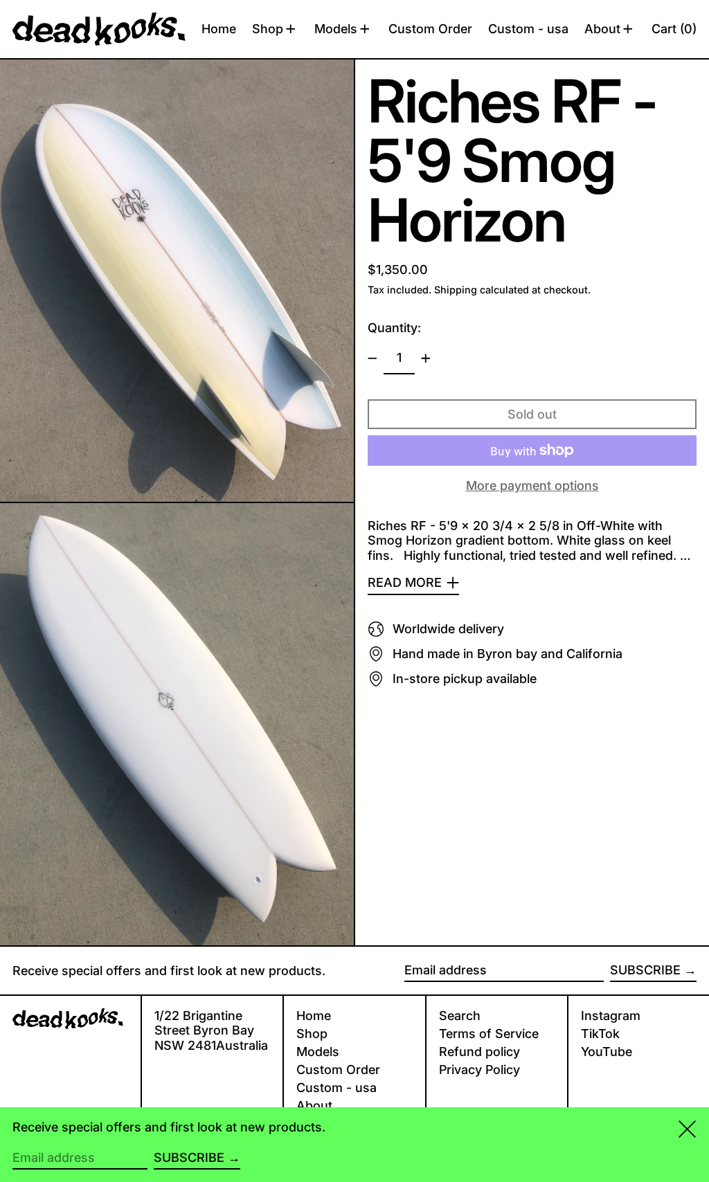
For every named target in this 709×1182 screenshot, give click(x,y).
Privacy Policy (479, 1069)
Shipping (455, 290)
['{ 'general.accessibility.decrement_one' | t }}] (372, 358)
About (314, 1105)
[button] (674, 29)
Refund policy (479, 1051)
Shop (311, 1033)
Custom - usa (336, 1087)
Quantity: (394, 327)
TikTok (600, 1033)
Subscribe (645, 970)
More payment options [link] (532, 485)
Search (460, 1015)
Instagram (610, 1015)
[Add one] (426, 358)
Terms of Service (489, 1033)
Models (317, 1051)
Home (313, 1015)
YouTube (606, 1051)
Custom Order (338, 1069)
